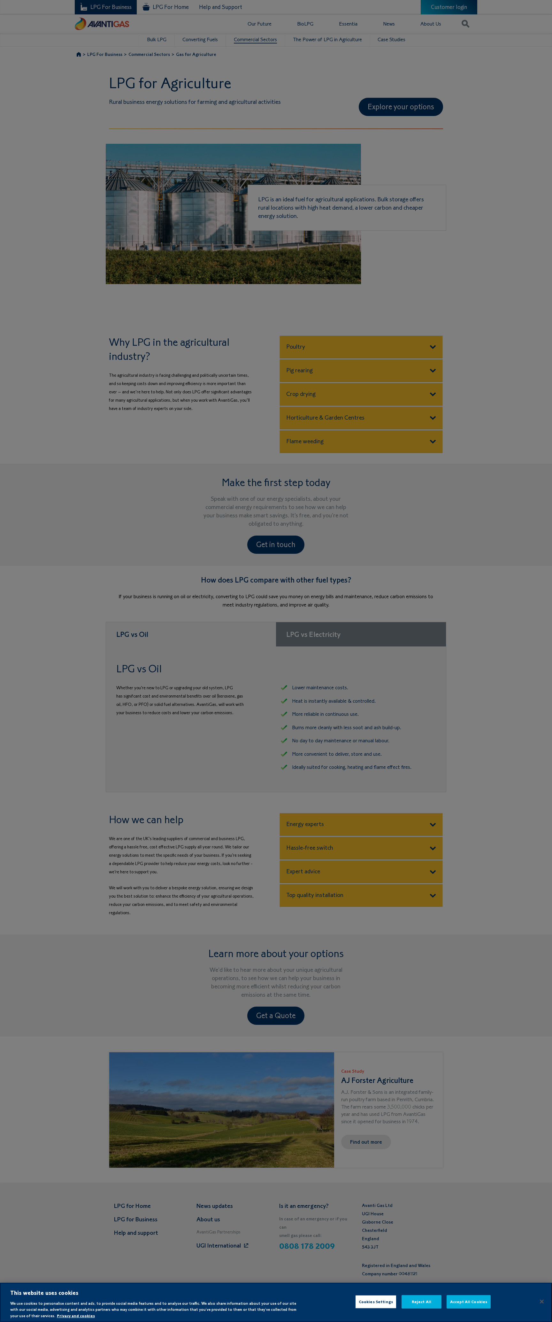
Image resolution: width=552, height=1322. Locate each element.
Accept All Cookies (468, 1301)
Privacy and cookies (76, 1315)
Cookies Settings (376, 1301)
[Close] (542, 1302)
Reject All (421, 1301)
